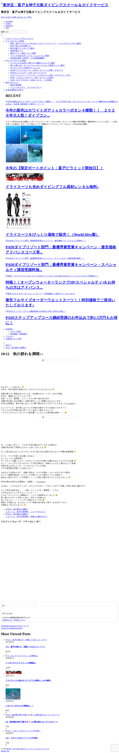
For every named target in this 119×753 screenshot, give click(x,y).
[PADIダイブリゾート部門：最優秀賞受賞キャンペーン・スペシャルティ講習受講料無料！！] (45, 258)
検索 (3, 32)
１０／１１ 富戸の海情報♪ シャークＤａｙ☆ (26, 512)
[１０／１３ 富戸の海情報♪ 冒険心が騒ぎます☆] (17, 514)
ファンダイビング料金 (15, 41)
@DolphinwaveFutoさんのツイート (15, 626)
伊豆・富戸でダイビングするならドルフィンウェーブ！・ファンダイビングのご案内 (45, 43)
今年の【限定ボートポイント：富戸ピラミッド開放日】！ (55, 168)
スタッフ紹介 (15, 331)
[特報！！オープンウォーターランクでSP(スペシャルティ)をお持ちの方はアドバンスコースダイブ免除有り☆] (52, 276)
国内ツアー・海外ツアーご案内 (23, 53)
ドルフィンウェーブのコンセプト (19, 39)
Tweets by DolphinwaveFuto (11, 628)
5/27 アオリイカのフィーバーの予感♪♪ (22, 738)
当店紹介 (9, 329)
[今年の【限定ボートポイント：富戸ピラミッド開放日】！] (24, 162)
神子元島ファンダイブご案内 (22, 48)
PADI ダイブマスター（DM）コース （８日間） (31, 80)
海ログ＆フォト (12, 82)
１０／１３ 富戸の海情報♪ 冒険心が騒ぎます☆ (26, 516)
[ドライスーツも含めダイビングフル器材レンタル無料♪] (25, 181)
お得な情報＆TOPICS (14, 90)
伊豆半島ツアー (16, 51)
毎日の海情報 (15, 85)
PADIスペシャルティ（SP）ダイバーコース (28, 73)
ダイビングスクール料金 (16, 60)
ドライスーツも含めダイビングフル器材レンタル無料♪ (52, 187)
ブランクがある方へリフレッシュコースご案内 (29, 56)
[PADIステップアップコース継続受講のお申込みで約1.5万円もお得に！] (36, 311)
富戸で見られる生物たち (20, 46)
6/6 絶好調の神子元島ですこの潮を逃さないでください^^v (32, 722)
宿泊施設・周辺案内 (18, 334)
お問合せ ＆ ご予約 (13, 339)
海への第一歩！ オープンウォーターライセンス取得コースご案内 (37, 65)
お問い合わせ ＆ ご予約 (21, 17)
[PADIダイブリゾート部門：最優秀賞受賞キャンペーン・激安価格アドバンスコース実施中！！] (46, 241)
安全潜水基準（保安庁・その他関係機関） (28, 58)
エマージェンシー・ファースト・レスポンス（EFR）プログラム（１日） (40, 75)
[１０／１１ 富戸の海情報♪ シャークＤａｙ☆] (17, 509)
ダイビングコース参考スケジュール (25, 68)
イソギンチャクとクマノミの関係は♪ (21, 663)
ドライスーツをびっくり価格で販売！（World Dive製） (52, 234)
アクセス (9, 336)
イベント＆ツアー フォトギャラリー (26, 87)
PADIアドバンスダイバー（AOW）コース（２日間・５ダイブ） (37, 70)
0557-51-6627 (6, 17)
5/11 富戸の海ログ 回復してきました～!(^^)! (25, 647)
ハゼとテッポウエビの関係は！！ (19, 706)
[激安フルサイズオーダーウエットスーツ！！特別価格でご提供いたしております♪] (40, 294)
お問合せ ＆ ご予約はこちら (13, 620)
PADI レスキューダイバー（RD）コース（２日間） (32, 78)
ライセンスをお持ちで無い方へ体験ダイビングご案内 (32, 63)
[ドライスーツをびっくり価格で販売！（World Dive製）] (19, 228)
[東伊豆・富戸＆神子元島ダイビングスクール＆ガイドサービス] (55, 5)
